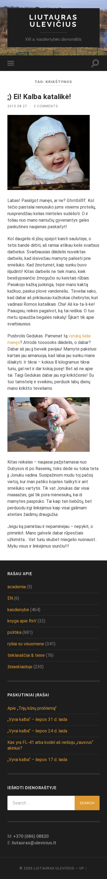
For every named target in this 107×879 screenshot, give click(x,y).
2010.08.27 (17, 106)
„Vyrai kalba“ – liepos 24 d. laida (37, 731)
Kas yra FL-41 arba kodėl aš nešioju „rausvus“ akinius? (50, 745)
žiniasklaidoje (19, 666)
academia (16, 586)
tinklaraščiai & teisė (26, 655)
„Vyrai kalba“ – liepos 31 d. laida (37, 719)
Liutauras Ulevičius (53, 20)
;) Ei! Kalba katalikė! (39, 97)
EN (10, 598)
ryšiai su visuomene (25, 643)
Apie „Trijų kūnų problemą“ (32, 708)
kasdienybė (18, 609)
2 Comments (46, 106)
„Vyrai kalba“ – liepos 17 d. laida (37, 759)
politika (14, 632)
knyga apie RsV (21, 620)
